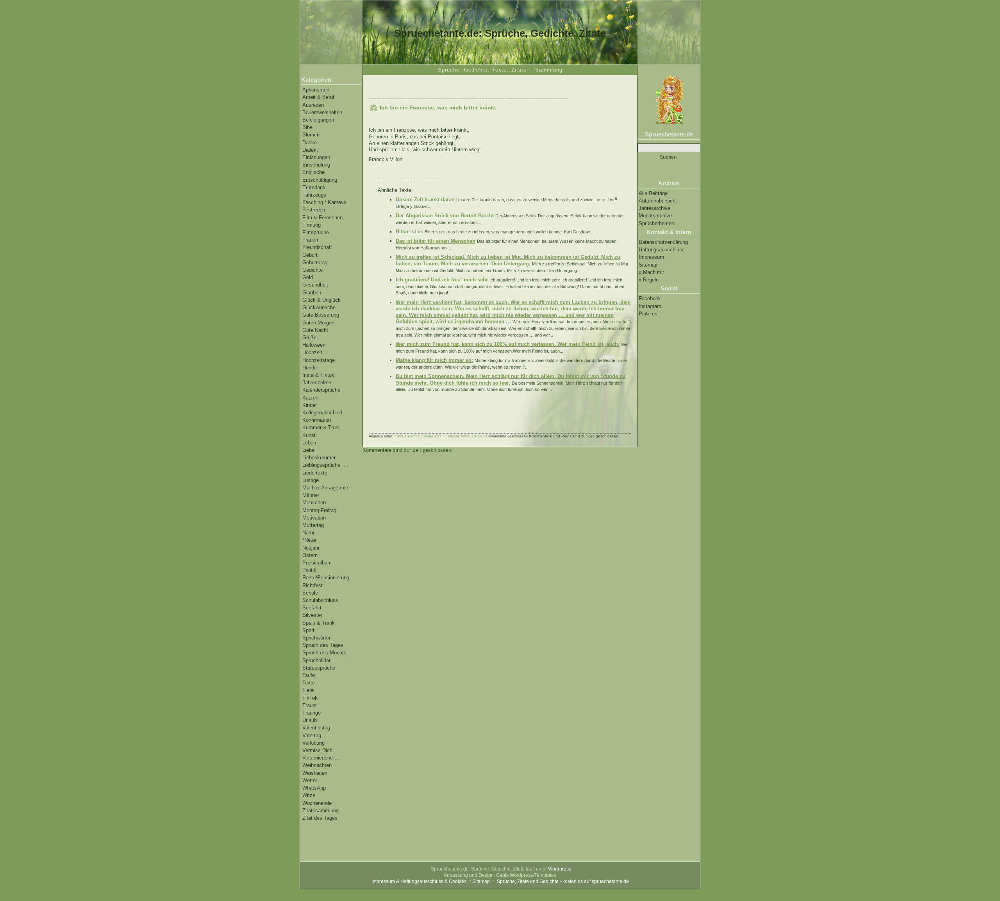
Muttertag (313, 525)
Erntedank (313, 187)
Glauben (311, 293)
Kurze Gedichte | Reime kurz (418, 436)
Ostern (310, 555)
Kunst (309, 435)
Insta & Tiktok (318, 375)
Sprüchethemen (656, 223)
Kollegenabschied (322, 413)
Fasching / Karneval (325, 202)
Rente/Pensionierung (325, 577)
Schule (310, 593)
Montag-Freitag (319, 510)
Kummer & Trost (321, 427)
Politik (309, 570)
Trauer (309, 705)
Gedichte (312, 270)
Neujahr (311, 548)
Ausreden (313, 105)
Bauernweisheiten (322, 112)
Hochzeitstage (318, 360)
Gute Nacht (315, 330)
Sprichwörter (316, 638)
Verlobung (313, 743)
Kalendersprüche (321, 390)
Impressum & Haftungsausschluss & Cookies (418, 881)
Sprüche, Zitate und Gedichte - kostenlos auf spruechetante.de (563, 881)
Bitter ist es (409, 232)
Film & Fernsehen (322, 217)
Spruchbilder (316, 660)
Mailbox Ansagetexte (326, 488)
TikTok (310, 698)
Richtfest (312, 585)
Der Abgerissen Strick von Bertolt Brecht (445, 216)
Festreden (313, 210)
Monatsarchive (655, 216)
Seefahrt (311, 608)
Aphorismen (315, 90)
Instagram (650, 306)
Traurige (311, 713)
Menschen (314, 502)
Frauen (310, 240)
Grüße (309, 337)
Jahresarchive (654, 208)
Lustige (310, 480)
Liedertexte (314, 473)
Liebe (308, 450)
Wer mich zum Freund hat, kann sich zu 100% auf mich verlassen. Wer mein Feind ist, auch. (508, 344)
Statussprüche (318, 668)
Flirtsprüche (315, 232)
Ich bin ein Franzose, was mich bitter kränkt (438, 107)
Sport (308, 630)
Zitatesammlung (320, 810)
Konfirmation (316, 420)
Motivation (314, 518)
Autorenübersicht (658, 201)
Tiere (308, 690)
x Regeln (649, 280)
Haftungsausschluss (662, 250)
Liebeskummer (319, 457)
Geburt (310, 255)
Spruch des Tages (322, 645)
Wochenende (317, 803)
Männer (310, 495)
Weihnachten (317, 765)
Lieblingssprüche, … (325, 465)
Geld (307, 277)
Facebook (650, 298)
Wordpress (559, 869)
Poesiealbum (317, 563)
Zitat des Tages (320, 818)
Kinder (309, 405)
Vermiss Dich (317, 750)
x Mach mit (651, 272)
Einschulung (316, 165)
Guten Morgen (318, 323)
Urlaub (309, 720)
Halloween (313, 345)
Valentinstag (316, 728)
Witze (308, 795)
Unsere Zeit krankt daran (425, 199)
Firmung (311, 225)
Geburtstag (314, 262)
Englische (313, 172)
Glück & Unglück (321, 300)
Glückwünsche (319, 307)
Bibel (308, 127)
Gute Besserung (320, 315)
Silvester (312, 615)
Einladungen (316, 157)
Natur (308, 533)
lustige (477, 436)
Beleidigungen (318, 120)
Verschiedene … (320, 758)
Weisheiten (314, 773)
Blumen (311, 135)
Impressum (651, 257)
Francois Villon (458, 436)
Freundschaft (317, 247)
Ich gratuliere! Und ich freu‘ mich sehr (442, 280)
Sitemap (648, 265)
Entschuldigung (319, 180)
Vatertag (311, 735)
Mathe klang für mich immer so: (434, 360)
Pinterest (649, 314)
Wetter (309, 780)
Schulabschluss (320, 600)
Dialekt (310, 150)
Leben (309, 443)
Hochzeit (312, 352)
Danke (309, 142)
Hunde (309, 368)
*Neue (309, 540)
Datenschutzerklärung (663, 242)
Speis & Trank (318, 623)
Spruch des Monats (324, 653)
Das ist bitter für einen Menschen (435, 241)
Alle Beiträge (653, 193)
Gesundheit (315, 285)
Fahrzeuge (314, 195)
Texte (308, 683)
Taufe (308, 675)
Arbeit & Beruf (318, 97)
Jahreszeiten (316, 382)
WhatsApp (314, 788)
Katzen (310, 398)
